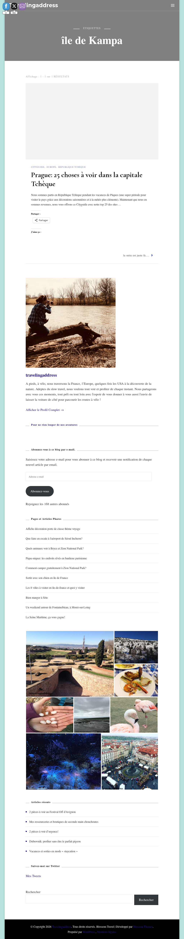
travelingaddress (41, 375)
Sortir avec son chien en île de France (47, 578)
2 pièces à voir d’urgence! (43, 831)
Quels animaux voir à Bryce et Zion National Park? (55, 548)
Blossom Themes (143, 926)
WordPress (89, 932)
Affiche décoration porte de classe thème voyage (53, 529)
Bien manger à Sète (37, 597)
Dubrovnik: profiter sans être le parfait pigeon (55, 841)
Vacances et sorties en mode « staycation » (53, 851)
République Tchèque (72, 166)
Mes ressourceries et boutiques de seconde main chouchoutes (63, 822)
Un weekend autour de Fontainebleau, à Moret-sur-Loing (58, 607)
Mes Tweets (33, 876)
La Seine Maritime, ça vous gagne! (45, 617)
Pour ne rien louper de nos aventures (54, 425)
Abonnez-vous (39, 491)
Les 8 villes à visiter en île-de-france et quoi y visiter (55, 587)
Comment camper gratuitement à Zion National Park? (56, 568)
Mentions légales (106, 932)
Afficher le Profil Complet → (45, 410)
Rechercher (33, 892)
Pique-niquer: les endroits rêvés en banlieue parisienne (56, 558)
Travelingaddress (61, 926)
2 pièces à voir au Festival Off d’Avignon (52, 812)
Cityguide (37, 166)
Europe (51, 166)
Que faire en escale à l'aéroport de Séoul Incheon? (54, 538)
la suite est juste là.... (136, 255)
